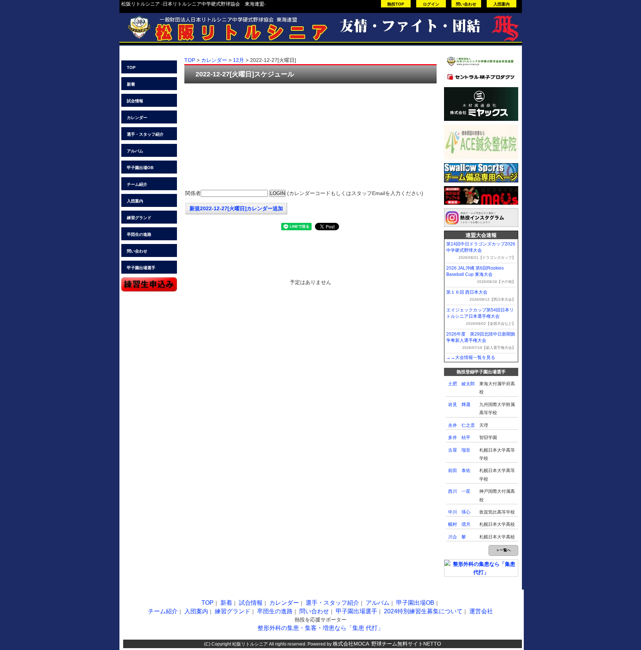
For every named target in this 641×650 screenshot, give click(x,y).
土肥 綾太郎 (461, 383)
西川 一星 (459, 491)
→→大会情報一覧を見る (470, 357)
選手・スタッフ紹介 (145, 134)
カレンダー (137, 117)
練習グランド (139, 217)
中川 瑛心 (459, 512)
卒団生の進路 (139, 234)
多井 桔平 (459, 437)
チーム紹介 (137, 184)
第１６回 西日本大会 (466, 292)
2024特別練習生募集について (423, 611)
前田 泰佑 (459, 470)
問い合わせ (466, 4)
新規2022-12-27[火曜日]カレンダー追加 (236, 208)
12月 (238, 60)
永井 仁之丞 (461, 425)
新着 (131, 84)
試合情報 (135, 101)
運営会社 (481, 611)
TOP (131, 67)
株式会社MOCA (351, 644)
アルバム (135, 151)
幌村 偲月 (459, 524)
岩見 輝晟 (459, 404)
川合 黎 (457, 537)
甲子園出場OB (140, 167)
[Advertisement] (310, 137)
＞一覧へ (503, 550)
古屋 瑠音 (459, 450)
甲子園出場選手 (141, 267)
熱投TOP (395, 4)
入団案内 (501, 4)
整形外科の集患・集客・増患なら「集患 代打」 (320, 628)
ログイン (431, 4)
